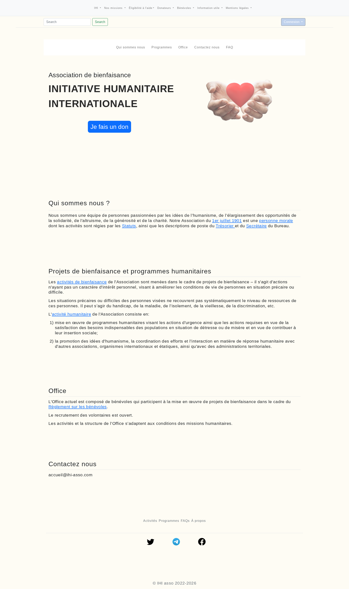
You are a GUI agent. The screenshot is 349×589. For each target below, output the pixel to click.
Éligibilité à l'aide (140, 7)
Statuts (129, 225)
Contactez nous (207, 47)
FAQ (229, 47)
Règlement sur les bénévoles (77, 406)
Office (183, 47)
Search (100, 22)
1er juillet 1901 (227, 220)
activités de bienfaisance (82, 281)
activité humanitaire (71, 314)
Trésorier (225, 225)
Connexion (292, 22)
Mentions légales (238, 7)
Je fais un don (109, 126)
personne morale (276, 220)
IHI (96, 7)
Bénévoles (184, 7)
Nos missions (114, 7)
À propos (198, 520)
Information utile (209, 7)
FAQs (185, 520)
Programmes (161, 47)
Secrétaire (256, 225)
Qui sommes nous (130, 47)
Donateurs (164, 7)
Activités (150, 520)
